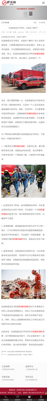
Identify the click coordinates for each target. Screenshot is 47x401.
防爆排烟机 (40, 54)
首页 (35, 22)
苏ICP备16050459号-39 (36, 393)
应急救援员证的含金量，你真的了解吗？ (20, 354)
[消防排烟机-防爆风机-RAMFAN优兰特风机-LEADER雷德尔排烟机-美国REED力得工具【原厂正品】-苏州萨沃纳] (9, 3)
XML (19, 393)
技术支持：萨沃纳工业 (7, 393)
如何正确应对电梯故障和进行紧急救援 (19, 351)
